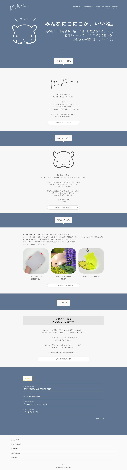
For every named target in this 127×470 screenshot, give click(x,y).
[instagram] (62, 465)
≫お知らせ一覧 (99, 418)
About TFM (15, 440)
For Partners (15, 453)
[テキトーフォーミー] (19, 7)
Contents (14, 449)
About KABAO (16, 444)
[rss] (64, 465)
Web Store (14, 457)
